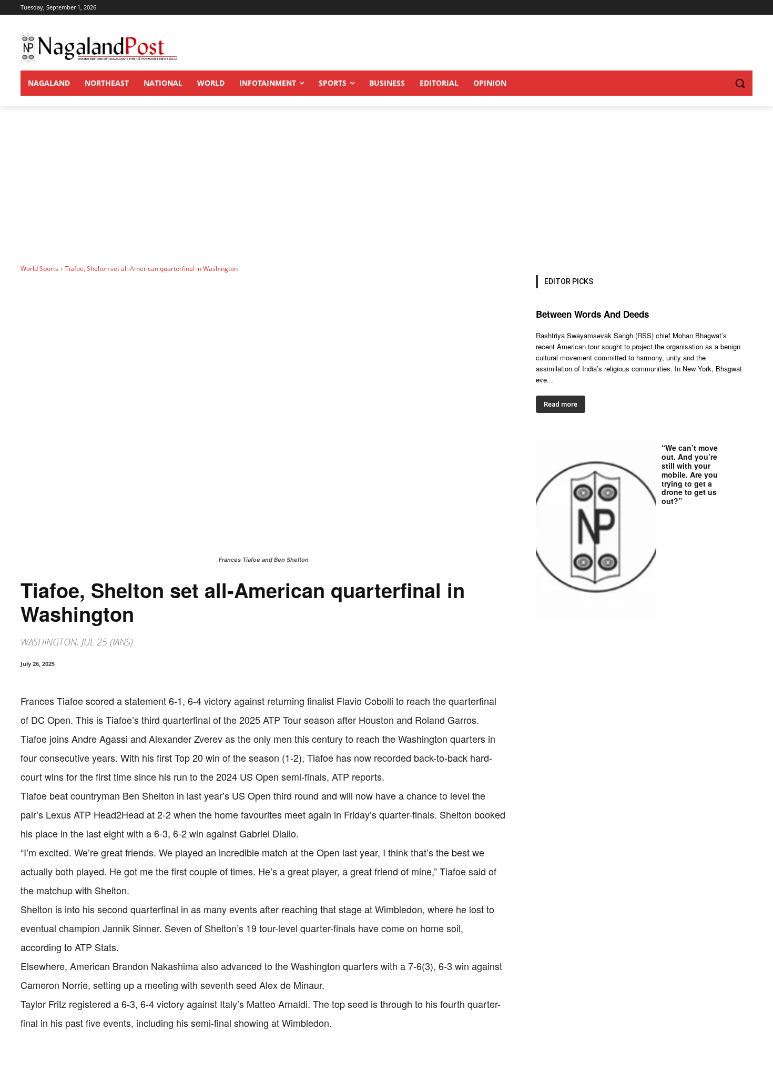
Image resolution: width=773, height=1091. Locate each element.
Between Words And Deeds (592, 314)
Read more (560, 404)
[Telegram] (214, 1064)
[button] (718, 83)
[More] (239, 1064)
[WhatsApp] (141, 1064)
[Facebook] (93, 1064)
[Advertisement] (386, 185)
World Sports (39, 268)
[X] (117, 1064)
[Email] (189, 1064)
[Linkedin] (165, 1064)
